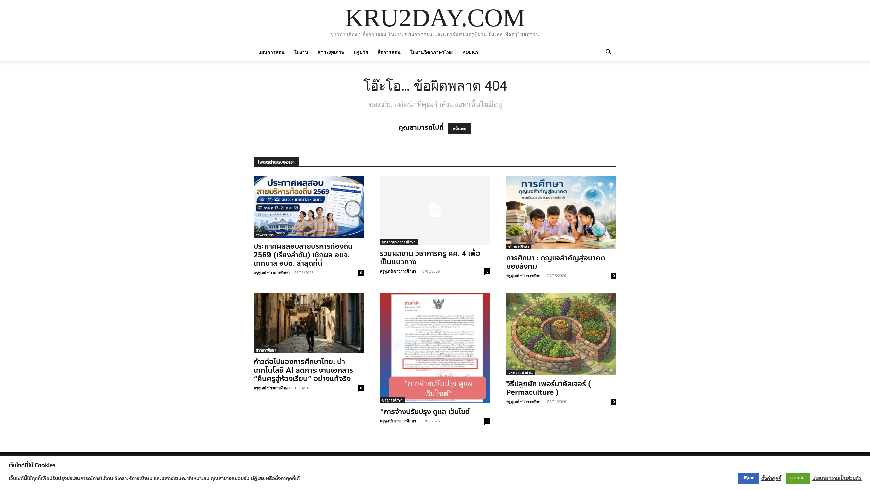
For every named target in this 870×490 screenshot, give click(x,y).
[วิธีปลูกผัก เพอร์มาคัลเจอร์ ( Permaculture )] (561, 334)
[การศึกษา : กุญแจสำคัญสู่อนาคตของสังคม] (561, 212)
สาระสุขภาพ (331, 52)
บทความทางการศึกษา (399, 242)
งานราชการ (265, 234)
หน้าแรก (459, 128)
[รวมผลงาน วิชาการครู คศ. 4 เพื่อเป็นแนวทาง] (435, 210)
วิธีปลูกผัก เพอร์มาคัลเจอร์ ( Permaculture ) (548, 388)
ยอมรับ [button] (797, 477)
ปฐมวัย (361, 52)
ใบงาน (301, 52)
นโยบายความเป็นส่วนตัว (837, 478)
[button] (608, 52)
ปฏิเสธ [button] (748, 478)
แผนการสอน (271, 52)
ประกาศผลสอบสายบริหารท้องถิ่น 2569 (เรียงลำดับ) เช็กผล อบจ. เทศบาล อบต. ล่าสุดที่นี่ (303, 255)
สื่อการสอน (389, 52)
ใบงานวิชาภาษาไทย (431, 52)
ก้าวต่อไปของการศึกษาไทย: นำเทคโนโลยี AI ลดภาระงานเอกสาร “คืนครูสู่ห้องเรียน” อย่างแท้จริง (303, 370)
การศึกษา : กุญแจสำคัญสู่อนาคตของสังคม (555, 262)
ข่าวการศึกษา (518, 246)
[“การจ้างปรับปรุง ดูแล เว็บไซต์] (435, 348)
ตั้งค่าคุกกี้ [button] (771, 478)
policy (470, 52)
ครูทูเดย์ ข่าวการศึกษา (272, 272)
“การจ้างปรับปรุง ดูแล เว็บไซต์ (425, 411)
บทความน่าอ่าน (520, 372)
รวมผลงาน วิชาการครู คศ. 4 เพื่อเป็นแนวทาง (430, 257)
